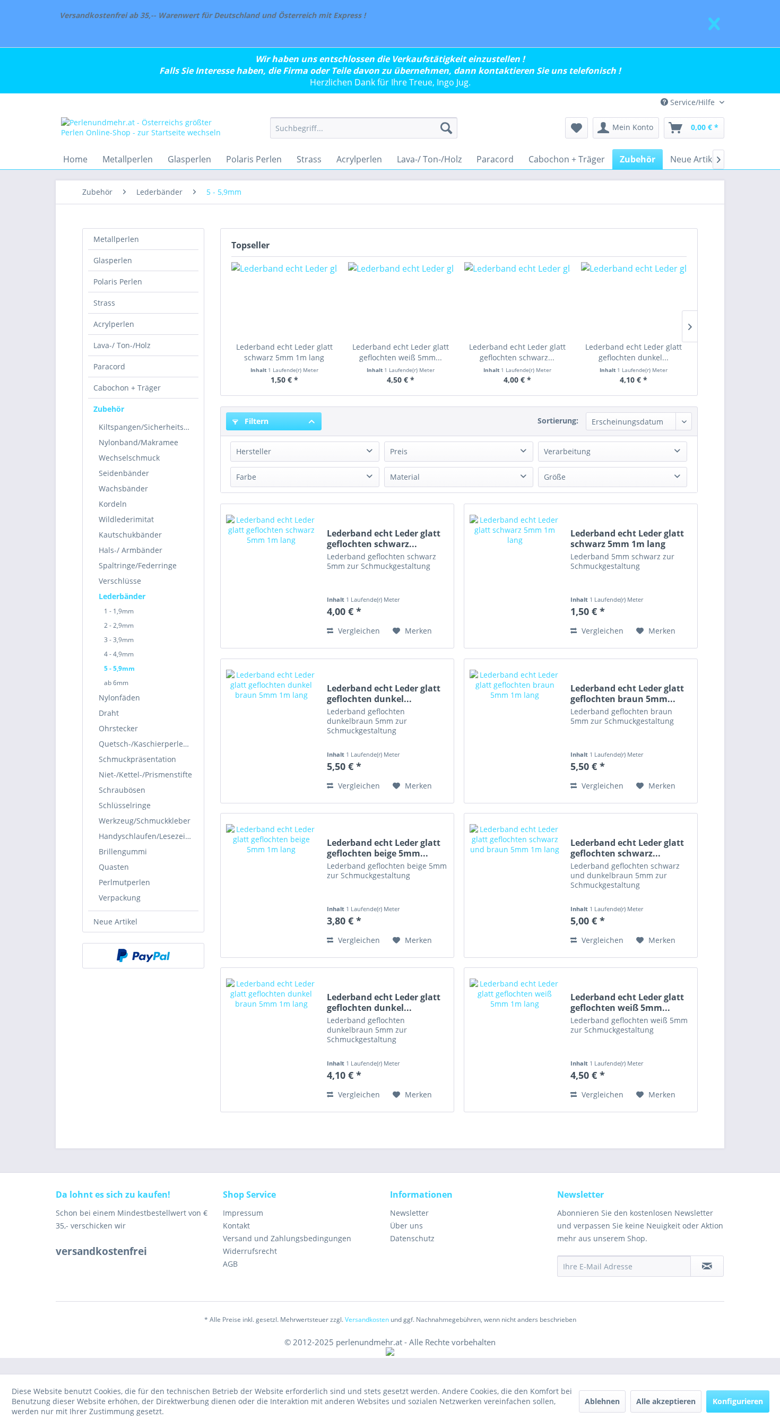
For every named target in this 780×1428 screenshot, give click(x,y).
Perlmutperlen (124, 882)
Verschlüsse (120, 581)
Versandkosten (367, 1319)
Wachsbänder (123, 488)
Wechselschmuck (129, 458)
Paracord (109, 366)
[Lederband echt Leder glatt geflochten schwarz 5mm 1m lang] (517, 299)
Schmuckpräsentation (137, 759)
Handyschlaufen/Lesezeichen (148, 836)
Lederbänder (122, 596)
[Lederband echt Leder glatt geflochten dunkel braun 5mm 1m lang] (634, 299)
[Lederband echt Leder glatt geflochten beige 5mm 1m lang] (271, 885)
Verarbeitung (567, 451)
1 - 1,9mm (119, 611)
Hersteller (253, 451)
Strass (104, 303)
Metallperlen (116, 239)
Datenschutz (412, 1238)
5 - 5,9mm (119, 668)
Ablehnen (602, 1401)
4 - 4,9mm (119, 654)
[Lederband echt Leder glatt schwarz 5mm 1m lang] (284, 299)
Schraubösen (122, 790)
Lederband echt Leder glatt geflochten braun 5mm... (627, 693)
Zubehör (108, 409)
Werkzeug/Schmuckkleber (144, 821)
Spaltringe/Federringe (138, 565)
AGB (230, 1264)
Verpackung (120, 898)
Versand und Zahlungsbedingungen (287, 1238)
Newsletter (409, 1213)
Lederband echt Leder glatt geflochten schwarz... (517, 352)
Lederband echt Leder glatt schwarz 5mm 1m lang (284, 352)
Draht (109, 713)
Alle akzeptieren (666, 1401)
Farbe (246, 477)
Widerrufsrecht (250, 1251)
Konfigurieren (738, 1401)
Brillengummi (123, 851)
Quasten (114, 867)
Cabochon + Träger (127, 388)
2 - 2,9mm (119, 625)
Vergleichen (358, 631)
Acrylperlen (113, 324)
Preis (399, 451)
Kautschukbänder (130, 535)
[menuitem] (363, 128)
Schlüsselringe (125, 805)
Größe (555, 477)
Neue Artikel (115, 921)
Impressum (243, 1213)
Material (405, 477)
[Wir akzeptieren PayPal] (143, 956)
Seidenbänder (124, 473)
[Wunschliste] (576, 128)
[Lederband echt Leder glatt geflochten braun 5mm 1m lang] (515, 731)
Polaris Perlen (117, 281)
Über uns (406, 1226)
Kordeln (113, 504)
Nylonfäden (119, 698)
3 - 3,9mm (119, 639)
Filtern (255, 421)
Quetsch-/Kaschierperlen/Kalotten (148, 744)
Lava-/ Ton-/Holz (122, 345)
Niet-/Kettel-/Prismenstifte (145, 774)
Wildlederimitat (126, 519)
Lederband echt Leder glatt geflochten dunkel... (633, 352)
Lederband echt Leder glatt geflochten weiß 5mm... (400, 352)
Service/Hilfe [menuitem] (692, 102)
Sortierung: (558, 421)
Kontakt (236, 1226)
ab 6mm (116, 682)
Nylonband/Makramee (138, 442)
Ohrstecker (118, 728)
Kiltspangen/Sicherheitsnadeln (148, 427)
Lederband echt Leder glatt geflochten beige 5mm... (383, 848)
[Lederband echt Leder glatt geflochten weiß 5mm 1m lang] (401, 299)
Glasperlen (112, 260)
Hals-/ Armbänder (130, 550)
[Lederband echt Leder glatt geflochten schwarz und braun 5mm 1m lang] (515, 885)
